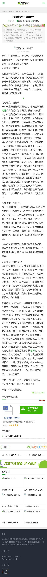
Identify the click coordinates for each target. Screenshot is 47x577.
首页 (10, 11)
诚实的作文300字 (39, 455)
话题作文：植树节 (24, 21)
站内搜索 (31, 545)
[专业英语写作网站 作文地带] (23, 5)
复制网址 (36, 21)
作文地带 (6, 539)
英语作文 (20, 539)
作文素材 (17, 11)
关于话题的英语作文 (13, 436)
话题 (5, 447)
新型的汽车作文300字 (17, 455)
